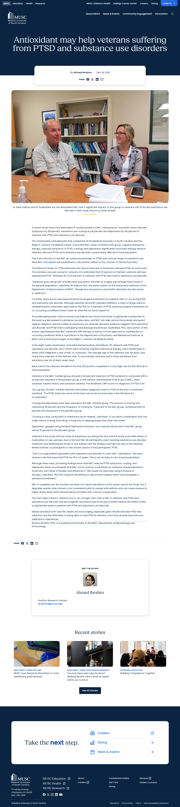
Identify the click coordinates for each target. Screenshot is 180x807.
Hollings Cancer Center (125, 3)
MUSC (7, 3)
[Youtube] (60, 794)
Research (40, 3)
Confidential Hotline (119, 778)
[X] (48, 794)
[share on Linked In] (97, 79)
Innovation (161, 13)
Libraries (145, 778)
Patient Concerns (148, 782)
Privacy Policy (127, 803)
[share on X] (92, 79)
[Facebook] (44, 794)
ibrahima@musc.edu (50, 603)
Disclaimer (114, 803)
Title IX (138, 803)
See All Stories (90, 690)
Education (18, 3)
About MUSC (93, 13)
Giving (154, 3)
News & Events (111, 13)
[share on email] (101, 79)
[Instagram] (52, 794)
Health (29, 3)
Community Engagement (137, 13)
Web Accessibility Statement (156, 803)
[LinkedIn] (56, 794)
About (81, 778)
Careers (144, 3)
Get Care (113, 782)
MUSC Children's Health (98, 3)
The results (49, 262)
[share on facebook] (87, 79)
